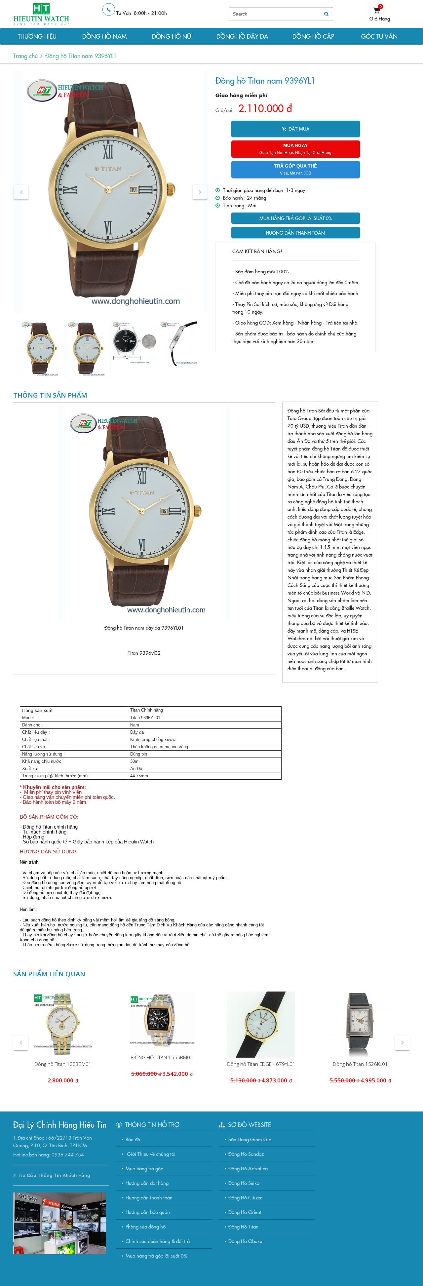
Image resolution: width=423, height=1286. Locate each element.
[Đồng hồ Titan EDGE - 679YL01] (261, 1025)
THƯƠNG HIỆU (37, 36)
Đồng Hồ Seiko (243, 1182)
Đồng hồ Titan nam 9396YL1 (81, 56)
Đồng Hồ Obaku (245, 1240)
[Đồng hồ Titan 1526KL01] (360, 1025)
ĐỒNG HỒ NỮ (171, 36)
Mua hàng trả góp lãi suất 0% (295, 218)
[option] (111, 192)
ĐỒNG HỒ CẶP (313, 36)
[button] (21, 192)
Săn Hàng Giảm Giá (249, 1139)
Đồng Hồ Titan (243, 1226)
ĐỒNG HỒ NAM (104, 36)
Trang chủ (25, 56)
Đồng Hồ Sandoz (246, 1153)
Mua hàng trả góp (144, 1168)
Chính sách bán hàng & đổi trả (158, 1240)
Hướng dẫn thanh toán (295, 232)
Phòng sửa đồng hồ (146, 1226)
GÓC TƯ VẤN (379, 36)
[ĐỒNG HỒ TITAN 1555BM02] (162, 1021)
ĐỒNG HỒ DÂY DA (242, 36)
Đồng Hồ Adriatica (248, 1168)
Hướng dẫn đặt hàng (147, 1182)
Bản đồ (133, 1139)
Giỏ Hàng (379, 18)
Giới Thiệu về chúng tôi (150, 1153)
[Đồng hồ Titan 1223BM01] (63, 1025)
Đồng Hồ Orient (244, 1211)
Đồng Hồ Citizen (245, 1197)
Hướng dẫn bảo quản (148, 1211)
